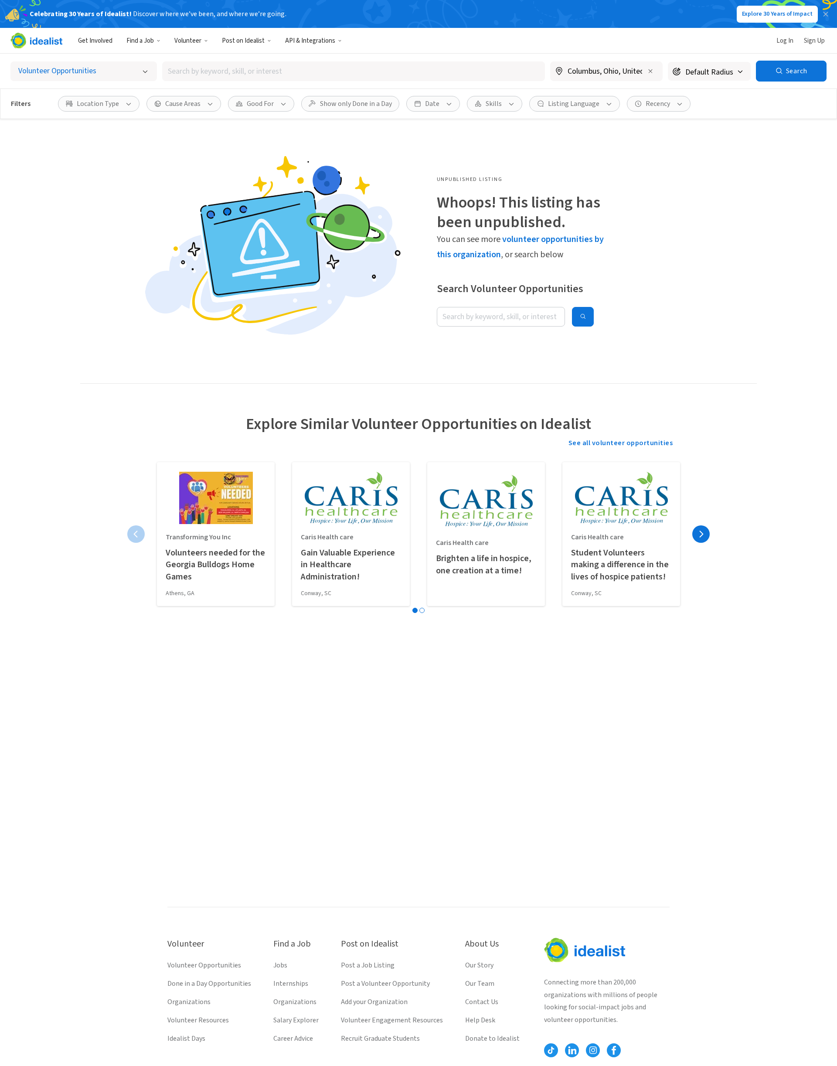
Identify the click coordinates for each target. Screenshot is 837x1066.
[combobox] (353, 71)
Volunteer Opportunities (204, 965)
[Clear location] (650, 71)
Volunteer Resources (198, 1020)
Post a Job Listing (368, 965)
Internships (290, 983)
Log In (784, 40)
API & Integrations (310, 40)
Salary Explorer (296, 1020)
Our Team (479, 983)
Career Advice (293, 1038)
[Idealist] (36, 40)
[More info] (606, 71)
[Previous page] (136, 534)
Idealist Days (186, 1038)
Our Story (479, 965)
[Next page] (701, 534)
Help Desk (480, 1020)
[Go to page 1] (415, 610)
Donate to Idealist (492, 1038)
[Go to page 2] (422, 610)
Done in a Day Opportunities (209, 983)
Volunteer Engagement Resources (392, 1020)
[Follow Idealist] (551, 1050)
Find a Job (140, 40)
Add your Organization (374, 1002)
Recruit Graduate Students (380, 1038)
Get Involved (95, 40)
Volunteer (187, 40)
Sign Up (814, 40)
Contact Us (481, 1002)
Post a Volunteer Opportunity (385, 983)
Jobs (280, 965)
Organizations (189, 1002)
